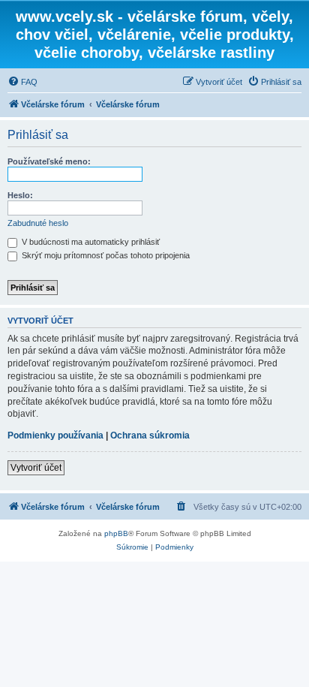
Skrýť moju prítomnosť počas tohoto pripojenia (105, 255)
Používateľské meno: (49, 161)
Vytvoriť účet (36, 468)
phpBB (116, 533)
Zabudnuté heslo (38, 222)
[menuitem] (23, 82)
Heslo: (20, 195)
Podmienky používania (56, 435)
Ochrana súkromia (150, 435)
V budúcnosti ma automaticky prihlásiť (90, 241)
